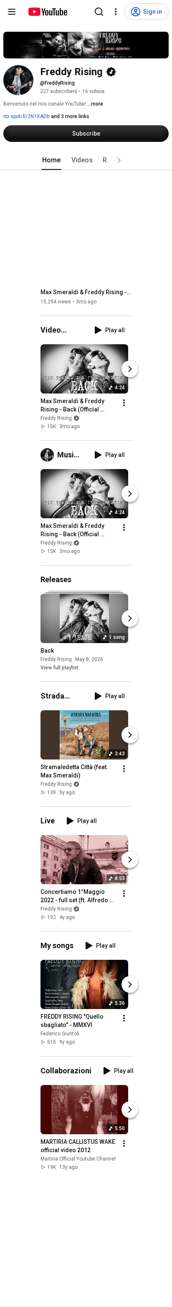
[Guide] (12, 12)
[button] (119, 160)
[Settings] (116, 12)
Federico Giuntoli (59, 1034)
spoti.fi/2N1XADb (29, 116)
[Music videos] (48, 455)
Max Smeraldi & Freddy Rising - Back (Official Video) (86, 292)
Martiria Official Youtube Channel (78, 1159)
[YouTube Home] (47, 11)
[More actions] (124, 402)
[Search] (99, 12)
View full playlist (59, 668)
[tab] (51, 160)
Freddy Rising (56, 418)
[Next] (129, 369)
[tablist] (86, 160)
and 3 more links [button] (70, 116)
